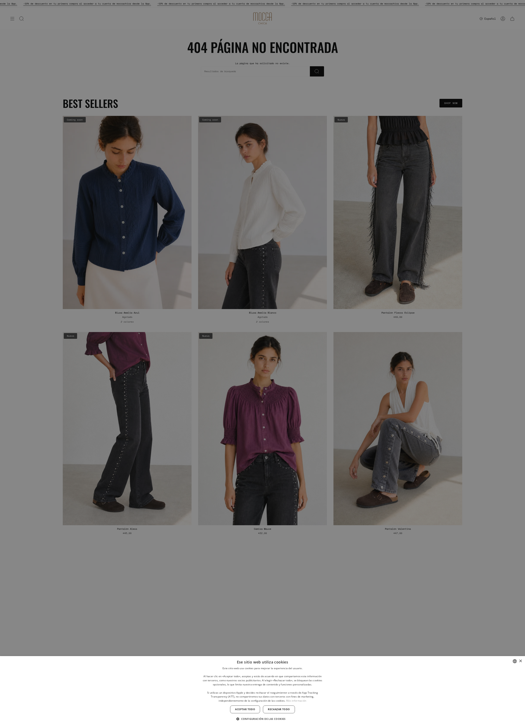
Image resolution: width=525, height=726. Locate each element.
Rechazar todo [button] (279, 709)
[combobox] (515, 661)
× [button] (520, 661)
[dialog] (262, 691)
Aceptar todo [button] (245, 709)
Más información (296, 700)
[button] (262, 718)
